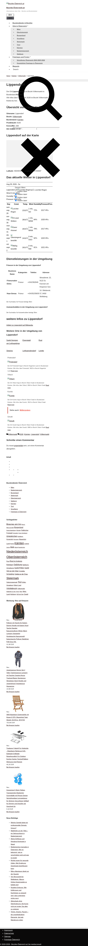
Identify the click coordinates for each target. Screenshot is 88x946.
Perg (7, 561)
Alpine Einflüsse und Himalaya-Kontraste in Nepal (18, 841)
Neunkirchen (21, 547)
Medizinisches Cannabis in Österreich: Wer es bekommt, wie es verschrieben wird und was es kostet (20, 852)
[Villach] (11, 379)
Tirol (18, 45)
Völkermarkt (22, 76)
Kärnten (20, 48)
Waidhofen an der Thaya (12, 591)
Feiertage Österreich (12, 940)
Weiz (21, 591)
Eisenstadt (27, 340)
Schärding (10, 574)
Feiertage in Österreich (18, 512)
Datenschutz (9, 933)
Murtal (16, 547)
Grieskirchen (11, 536)
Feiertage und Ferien (21, 57)
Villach (10, 375)
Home (8, 76)
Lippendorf (35, 434)
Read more (14, 371)
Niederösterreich (23, 51)
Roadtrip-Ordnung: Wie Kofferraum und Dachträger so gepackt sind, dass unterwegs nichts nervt (19, 893)
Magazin (16, 66)
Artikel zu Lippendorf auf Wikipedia (19, 325)
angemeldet (18, 446)
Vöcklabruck (11, 588)
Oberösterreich (22, 32)
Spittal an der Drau (21, 574)
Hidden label (22, 194)
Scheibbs (22, 571)
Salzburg (20, 54)
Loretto (41, 351)
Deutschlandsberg (11, 530)
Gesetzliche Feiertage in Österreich (30, 63)
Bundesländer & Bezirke (22, 23)
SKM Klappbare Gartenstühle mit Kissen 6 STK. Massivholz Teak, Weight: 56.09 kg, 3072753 (17, 717)
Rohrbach (9, 565)
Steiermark (21, 42)
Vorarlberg (20, 38)
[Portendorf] (12, 362)
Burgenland (21, 35)
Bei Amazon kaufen (13, 647)
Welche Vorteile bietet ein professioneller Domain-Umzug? (19, 825)
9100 (21, 434)
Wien (18, 29)
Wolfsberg (13, 594)
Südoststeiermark (11, 582)
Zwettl (26, 594)
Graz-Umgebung (22, 533)
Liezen (8, 547)
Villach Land (17, 585)
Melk (12, 547)
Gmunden (15, 533)
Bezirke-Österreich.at (15, 8)
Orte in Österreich (20, 26)
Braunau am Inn (13, 524)
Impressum (8, 930)
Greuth (10, 417)
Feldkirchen (24, 530)
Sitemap (7, 936)
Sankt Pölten (19, 568)
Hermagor (16, 539)
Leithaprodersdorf (29, 351)
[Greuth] (11, 421)
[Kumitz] (11, 396)
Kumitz (10, 392)
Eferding (18, 530)
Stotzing (9, 351)
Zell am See (20, 594)
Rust (40, 340)
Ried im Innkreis (16, 561)
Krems (12, 543)
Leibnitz (26, 543)
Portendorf (11, 358)
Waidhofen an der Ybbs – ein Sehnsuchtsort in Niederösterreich (19, 833)
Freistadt (9, 533)
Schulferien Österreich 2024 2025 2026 (31, 60)
